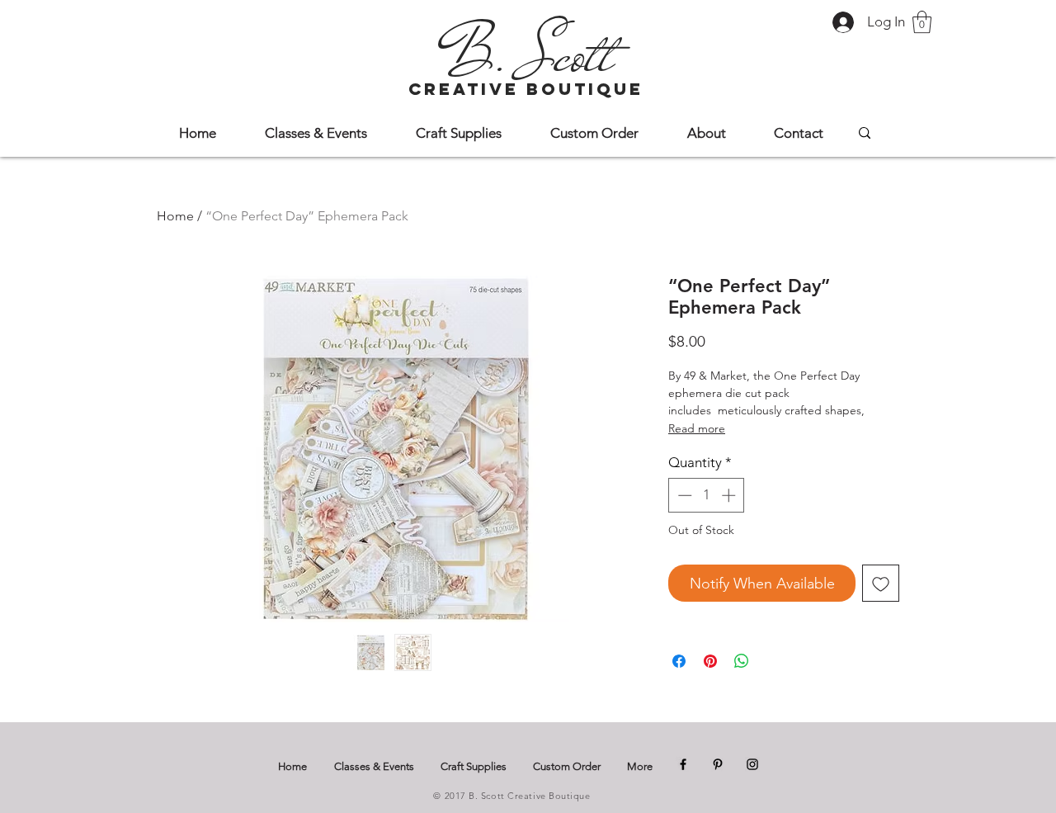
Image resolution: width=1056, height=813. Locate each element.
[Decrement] (683, 495)
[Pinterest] (717, 764)
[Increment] (730, 495)
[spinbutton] (706, 495)
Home (175, 216)
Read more (696, 428)
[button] (921, 22)
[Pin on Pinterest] (710, 661)
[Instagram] (752, 764)
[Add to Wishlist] (880, 583)
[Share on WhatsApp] (742, 661)
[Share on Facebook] (679, 661)
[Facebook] (683, 764)
